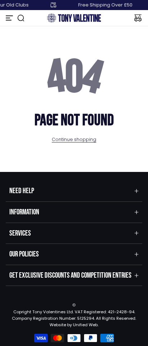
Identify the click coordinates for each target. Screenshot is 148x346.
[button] (21, 18)
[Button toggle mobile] (10, 18)
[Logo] (74, 17)
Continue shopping (74, 139)
